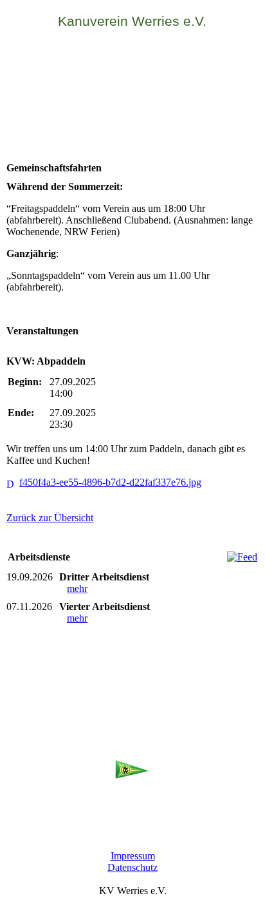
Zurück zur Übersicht (49, 517)
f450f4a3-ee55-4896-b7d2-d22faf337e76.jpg (110, 482)
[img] (132, 98)
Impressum (133, 855)
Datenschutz (132, 867)
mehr (77, 588)
